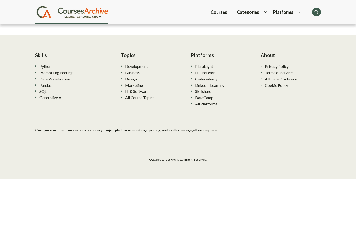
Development (136, 66)
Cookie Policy (276, 85)
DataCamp (204, 97)
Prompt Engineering (56, 72)
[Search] (316, 12)
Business (132, 72)
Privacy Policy (277, 66)
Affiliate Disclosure (281, 79)
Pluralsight (204, 66)
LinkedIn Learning (209, 85)
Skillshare (203, 91)
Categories (248, 12)
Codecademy (206, 79)
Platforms (283, 12)
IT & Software (136, 91)
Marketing (134, 85)
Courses (219, 12)
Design (131, 79)
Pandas (45, 85)
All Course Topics (139, 97)
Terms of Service (279, 72)
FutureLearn (205, 72)
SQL (42, 91)
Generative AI (50, 97)
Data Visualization (54, 79)
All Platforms (206, 103)
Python (45, 66)
